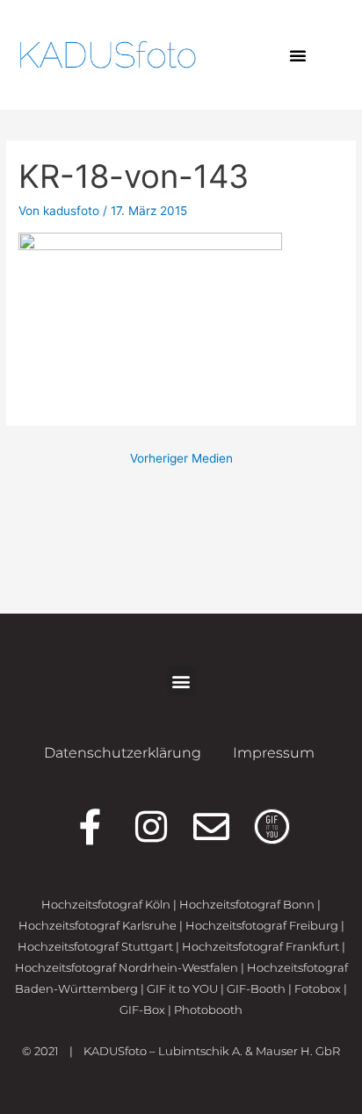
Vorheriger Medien (181, 458)
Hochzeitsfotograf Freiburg (261, 925)
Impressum (274, 752)
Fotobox (317, 988)
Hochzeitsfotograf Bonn (247, 904)
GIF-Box (142, 1010)
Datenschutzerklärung (122, 752)
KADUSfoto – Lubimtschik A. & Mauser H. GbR (211, 1051)
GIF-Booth (256, 988)
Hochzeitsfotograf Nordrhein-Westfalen (126, 967)
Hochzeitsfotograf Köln (105, 904)
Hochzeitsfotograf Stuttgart (95, 946)
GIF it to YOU (182, 988)
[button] (298, 55)
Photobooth (208, 1010)
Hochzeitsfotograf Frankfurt (260, 946)
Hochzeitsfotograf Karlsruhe (97, 925)
